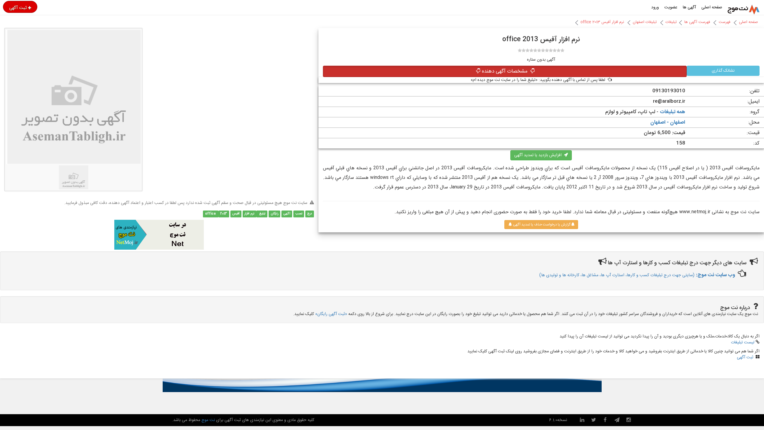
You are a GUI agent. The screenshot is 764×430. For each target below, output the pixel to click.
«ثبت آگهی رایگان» (331, 314)
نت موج (208, 420)
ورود (655, 7)
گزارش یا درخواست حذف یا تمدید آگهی (541, 225)
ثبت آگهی (18, 7)
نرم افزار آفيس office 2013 (602, 22)
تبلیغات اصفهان (645, 22)
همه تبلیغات (672, 112)
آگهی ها (689, 7)
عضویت (670, 7)
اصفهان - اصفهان (667, 122)
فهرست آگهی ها (697, 22)
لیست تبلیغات (742, 342)
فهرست (724, 22)
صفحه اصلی (711, 7)
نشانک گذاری (723, 70)
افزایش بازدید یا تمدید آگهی (539, 155)
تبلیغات (671, 22)
